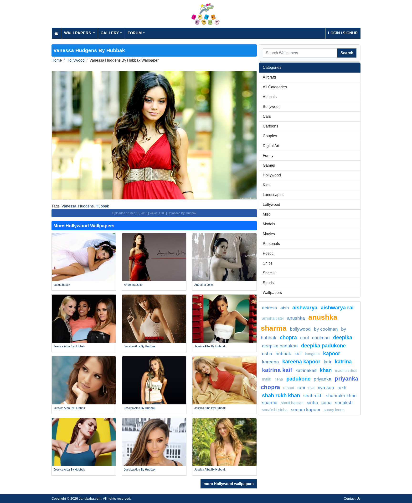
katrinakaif (305, 370)
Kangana (312, 354)
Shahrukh (313, 395)
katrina (343, 362)
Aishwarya (304, 308)
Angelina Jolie (133, 284)
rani (301, 387)
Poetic (268, 253)
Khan (326, 370)
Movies (269, 234)
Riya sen (326, 387)
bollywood (300, 329)
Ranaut (288, 388)
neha (278, 379)
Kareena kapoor (301, 362)
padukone (298, 379)
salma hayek (62, 284)
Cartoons (270, 126)
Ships (268, 263)
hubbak (283, 353)
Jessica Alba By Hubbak (69, 346)
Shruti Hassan (292, 403)
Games (269, 165)
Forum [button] (135, 33)
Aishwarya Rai (337, 308)
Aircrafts (270, 77)
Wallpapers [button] (78, 33)
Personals (271, 244)
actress (269, 307)
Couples (270, 136)
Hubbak (102, 206)
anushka (296, 318)
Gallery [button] (110, 33)
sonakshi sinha (275, 410)
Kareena (270, 361)
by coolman (326, 329)
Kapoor (331, 353)
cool (304, 337)
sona (326, 402)
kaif (298, 353)
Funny (268, 156)
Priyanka (322, 378)
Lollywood (271, 204)
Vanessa (69, 206)
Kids (266, 185)
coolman (321, 337)
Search (346, 53)
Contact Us (352, 498)
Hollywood (76, 60)
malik (266, 379)
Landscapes (273, 195)
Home (57, 60)
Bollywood (272, 107)
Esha (267, 353)
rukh (341, 387)
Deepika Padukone (323, 346)
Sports (268, 283)
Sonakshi (344, 402)
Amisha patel (273, 318)
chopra (288, 337)
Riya (311, 388)
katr (327, 361)
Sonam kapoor (305, 409)
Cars (267, 116)
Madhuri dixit (346, 371)
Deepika (342, 337)
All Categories (275, 87)
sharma (270, 402)
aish (284, 307)
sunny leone (334, 410)
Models (269, 224)
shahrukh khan (341, 395)
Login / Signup (343, 33)
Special (269, 273)
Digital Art (271, 146)
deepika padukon (280, 345)
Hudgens (86, 206)
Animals (270, 97)
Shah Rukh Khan (281, 395)
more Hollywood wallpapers (229, 484)
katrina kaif (277, 370)
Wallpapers (272, 293)
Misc (267, 214)
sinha (312, 402)
